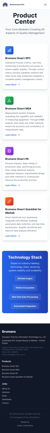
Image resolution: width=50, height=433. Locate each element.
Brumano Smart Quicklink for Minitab (17, 377)
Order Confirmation (25, 425)
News (4, 396)
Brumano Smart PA (10, 373)
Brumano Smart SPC (10, 366)
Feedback (25, 422)
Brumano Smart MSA (10, 370)
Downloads (6, 399)
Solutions (6, 392)
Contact (5, 403)
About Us (6, 388)
